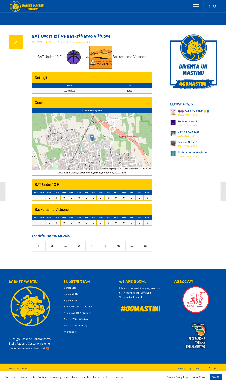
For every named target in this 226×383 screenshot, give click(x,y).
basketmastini (82, 42)
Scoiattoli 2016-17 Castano (78, 306)
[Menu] (195, 6)
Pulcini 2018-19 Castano (76, 319)
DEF (57, 192)
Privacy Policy (174, 377)
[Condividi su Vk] (118, 246)
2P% (116, 192)
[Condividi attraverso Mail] (145, 246)
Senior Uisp (70, 287)
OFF (64, 192)
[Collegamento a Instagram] (214, 6)
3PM (124, 192)
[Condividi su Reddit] (132, 246)
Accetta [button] (215, 376)
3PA (132, 192)
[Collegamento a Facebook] (209, 6)
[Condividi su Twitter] (52, 246)
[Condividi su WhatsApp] (65, 246)
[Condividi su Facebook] (38, 246)
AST (79, 192)
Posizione (39, 192)
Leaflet (107, 168)
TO (93, 192)
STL (86, 192)
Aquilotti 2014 (71, 294)
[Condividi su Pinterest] (78, 246)
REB (71, 192)
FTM (147, 192)
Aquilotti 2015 (71, 300)
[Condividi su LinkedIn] (92, 246)
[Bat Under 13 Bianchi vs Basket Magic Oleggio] (2, 191)
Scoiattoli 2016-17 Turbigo (77, 313)
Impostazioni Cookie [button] (195, 377)
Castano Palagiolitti (59, 42)
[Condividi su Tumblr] (105, 246)
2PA (108, 192)
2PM (100, 192)
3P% (139, 192)
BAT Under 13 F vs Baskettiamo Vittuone (71, 36)
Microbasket (70, 331)
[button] (92, 138)
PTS (49, 192)
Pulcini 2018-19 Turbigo (76, 325)
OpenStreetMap (131, 168)
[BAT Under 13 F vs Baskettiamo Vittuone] (16, 42)
